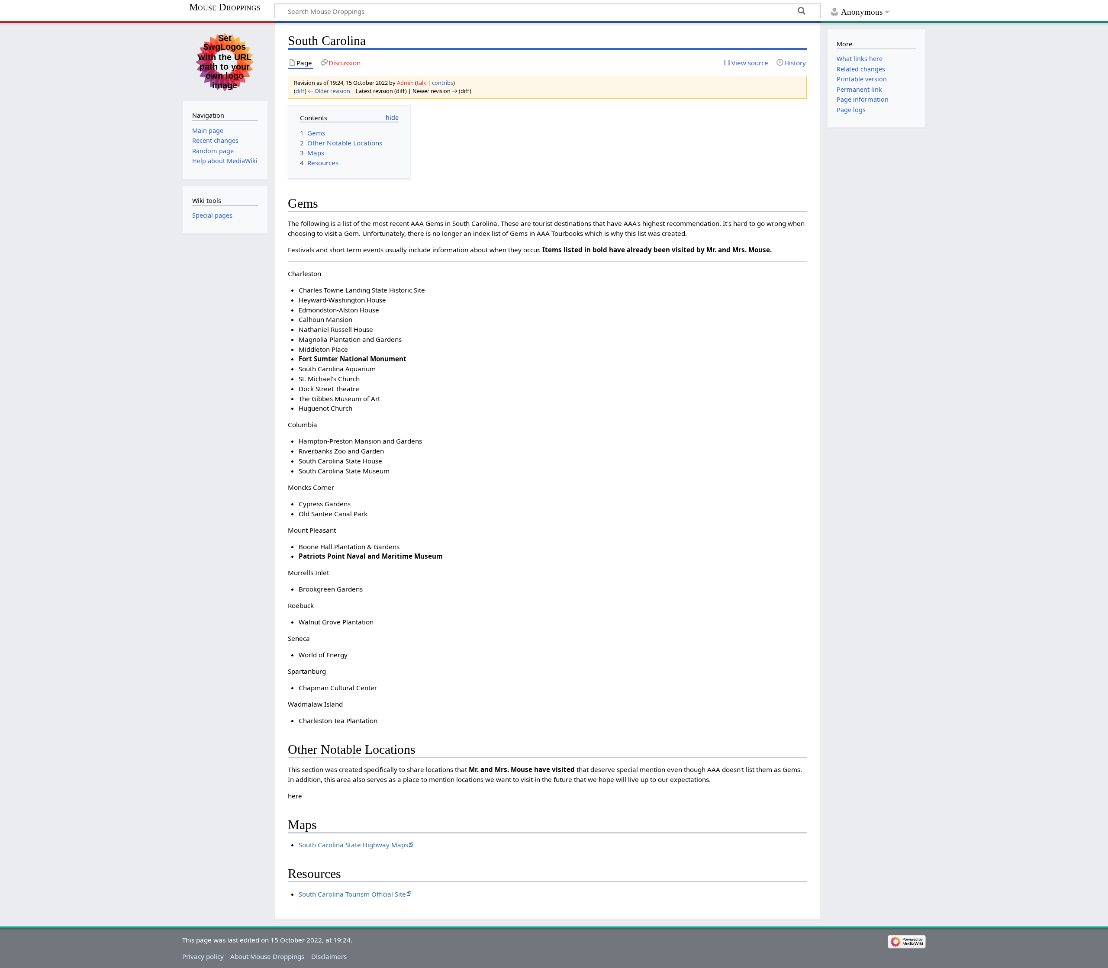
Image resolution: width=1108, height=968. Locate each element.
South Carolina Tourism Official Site (352, 894)
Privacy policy (203, 956)
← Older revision (329, 91)
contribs (442, 83)
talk (421, 83)
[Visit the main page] (225, 61)
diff (300, 91)
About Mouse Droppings (267, 956)
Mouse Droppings (225, 7)
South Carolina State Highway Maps (353, 844)
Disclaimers (329, 956)
